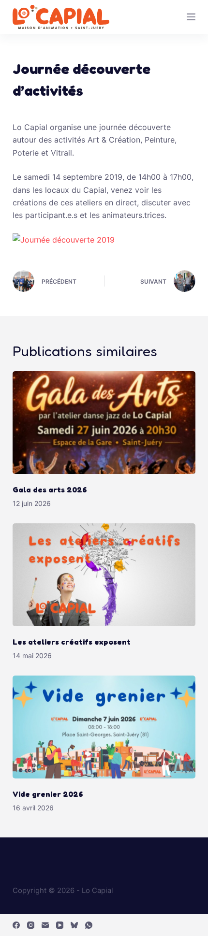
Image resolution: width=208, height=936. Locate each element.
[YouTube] (59, 925)
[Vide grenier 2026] (104, 727)
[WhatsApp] (88, 925)
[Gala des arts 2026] (104, 422)
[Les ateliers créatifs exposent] (104, 574)
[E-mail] (45, 925)
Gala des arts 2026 (50, 489)
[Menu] (191, 17)
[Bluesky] (74, 925)
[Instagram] (30, 925)
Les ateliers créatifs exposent (73, 642)
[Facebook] (16, 925)
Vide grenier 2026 (48, 794)
